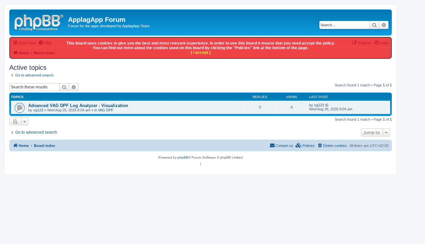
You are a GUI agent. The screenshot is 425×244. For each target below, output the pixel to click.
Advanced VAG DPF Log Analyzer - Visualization (78, 105)
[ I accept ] (201, 52)
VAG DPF (106, 110)
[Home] (39, 21)
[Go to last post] (327, 105)
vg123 (38, 110)
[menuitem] (332, 146)
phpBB (183, 157)
